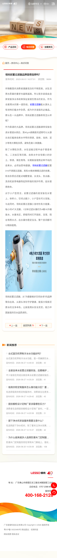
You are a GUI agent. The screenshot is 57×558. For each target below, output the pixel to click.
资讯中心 (15, 63)
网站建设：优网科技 (29, 529)
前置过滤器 (35, 104)
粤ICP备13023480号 (12, 529)
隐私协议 (15, 534)
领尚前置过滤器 (39, 165)
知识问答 (25, 63)
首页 (7, 63)
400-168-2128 (39, 495)
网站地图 (7, 534)
